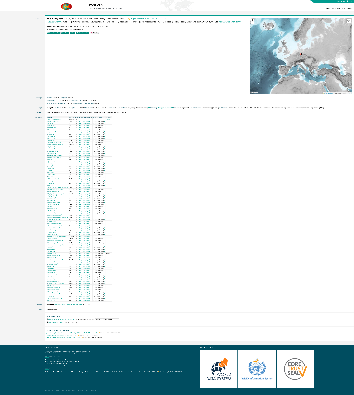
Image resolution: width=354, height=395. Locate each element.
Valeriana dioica (52, 264)
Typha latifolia (52, 221)
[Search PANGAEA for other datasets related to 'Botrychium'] (55, 257)
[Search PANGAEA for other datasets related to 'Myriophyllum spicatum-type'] (64, 193)
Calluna (50, 134)
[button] (300, 54)
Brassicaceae (51, 209)
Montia (50, 247)
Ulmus (50, 166)
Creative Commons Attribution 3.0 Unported (68, 304)
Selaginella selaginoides (54, 223)
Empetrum (51, 149)
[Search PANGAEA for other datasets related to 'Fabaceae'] (54, 272)
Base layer (330, 93)
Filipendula (51, 138)
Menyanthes (51, 198)
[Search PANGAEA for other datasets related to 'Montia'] (52, 247)
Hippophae (51, 153)
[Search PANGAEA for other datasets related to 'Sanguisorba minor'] (59, 255)
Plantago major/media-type (55, 189)
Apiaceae (50, 136)
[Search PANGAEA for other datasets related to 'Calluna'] (53, 134)
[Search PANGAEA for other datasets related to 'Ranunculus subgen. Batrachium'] (65, 236)
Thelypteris (51, 230)
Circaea (50, 296)
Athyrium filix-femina (53, 228)
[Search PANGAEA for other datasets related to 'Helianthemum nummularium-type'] (67, 217)
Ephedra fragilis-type (53, 157)
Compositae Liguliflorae (54, 142)
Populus (50, 172)
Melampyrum (51, 234)
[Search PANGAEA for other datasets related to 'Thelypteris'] (55, 230)
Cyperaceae (51, 132)
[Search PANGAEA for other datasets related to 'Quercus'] (53, 176)
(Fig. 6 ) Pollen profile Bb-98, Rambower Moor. (73, 333)
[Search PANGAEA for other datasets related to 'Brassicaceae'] (56, 208)
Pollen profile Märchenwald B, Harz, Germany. (64, 337)
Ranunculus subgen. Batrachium (56, 236)
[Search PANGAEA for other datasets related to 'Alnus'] (52, 181)
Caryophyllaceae (52, 121)
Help (338, 8)
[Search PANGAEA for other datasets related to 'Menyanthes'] (55, 198)
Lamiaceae (51, 262)
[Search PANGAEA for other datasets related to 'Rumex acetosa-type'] (59, 202)
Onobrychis (51, 232)
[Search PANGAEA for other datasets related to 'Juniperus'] (54, 161)
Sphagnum (51, 125)
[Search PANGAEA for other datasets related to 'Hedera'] (53, 266)
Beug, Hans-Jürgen (55, 18)
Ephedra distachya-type (54, 155)
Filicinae (50, 206)
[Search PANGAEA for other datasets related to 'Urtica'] (52, 123)
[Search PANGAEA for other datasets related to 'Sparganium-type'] (58, 191)
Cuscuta (50, 285)
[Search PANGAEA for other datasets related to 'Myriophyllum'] (56, 195)
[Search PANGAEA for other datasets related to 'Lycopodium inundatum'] (61, 298)
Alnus (49, 181)
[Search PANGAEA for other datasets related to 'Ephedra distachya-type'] (61, 155)
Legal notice (49, 390)
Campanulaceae (52, 238)
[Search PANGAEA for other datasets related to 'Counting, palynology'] (104, 121)
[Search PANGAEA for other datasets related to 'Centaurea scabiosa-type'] (62, 259)
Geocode (108, 119)
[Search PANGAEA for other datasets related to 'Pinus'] (52, 163)
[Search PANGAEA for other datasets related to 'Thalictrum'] (54, 210)
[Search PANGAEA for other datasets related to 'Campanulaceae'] (57, 238)
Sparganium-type (52, 191)
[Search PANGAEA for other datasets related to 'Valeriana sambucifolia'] (61, 225)
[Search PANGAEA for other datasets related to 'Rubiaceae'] (54, 140)
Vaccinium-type (52, 151)
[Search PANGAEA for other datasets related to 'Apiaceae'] (54, 136)
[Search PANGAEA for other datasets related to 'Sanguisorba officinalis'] (61, 219)
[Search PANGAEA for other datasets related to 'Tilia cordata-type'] (58, 178)
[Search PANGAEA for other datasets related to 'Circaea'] (53, 296)
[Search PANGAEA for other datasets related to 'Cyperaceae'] (55, 131)
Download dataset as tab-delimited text (61, 319)
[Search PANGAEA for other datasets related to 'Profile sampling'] (220, 107)
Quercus (50, 177)
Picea (49, 185)
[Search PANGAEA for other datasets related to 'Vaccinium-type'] (57, 151)
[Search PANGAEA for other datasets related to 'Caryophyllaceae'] (58, 121)
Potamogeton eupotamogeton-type (57, 187)
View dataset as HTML (55, 322)
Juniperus (50, 162)
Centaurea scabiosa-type (54, 260)
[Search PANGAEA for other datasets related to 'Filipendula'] (54, 138)
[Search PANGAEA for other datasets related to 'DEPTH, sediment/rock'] (60, 119)
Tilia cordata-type (53, 179)
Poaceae (50, 130)
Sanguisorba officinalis (54, 219)
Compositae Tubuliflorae (54, 144)
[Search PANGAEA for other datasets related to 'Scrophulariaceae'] (58, 281)
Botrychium (51, 258)
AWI (350, 93)
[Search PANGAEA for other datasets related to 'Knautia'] (53, 276)
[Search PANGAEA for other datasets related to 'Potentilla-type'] (56, 127)
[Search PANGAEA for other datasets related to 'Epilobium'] (54, 249)
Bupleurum (51, 300)
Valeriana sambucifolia (54, 226)
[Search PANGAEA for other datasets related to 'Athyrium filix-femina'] (59, 227)
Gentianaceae (52, 275)
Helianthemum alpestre (54, 215)
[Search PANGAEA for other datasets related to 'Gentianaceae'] (56, 274)
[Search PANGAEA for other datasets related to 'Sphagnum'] (54, 125)
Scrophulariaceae (53, 281)
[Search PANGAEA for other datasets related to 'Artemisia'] (54, 200)
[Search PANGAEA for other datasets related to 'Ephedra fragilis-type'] (60, 157)
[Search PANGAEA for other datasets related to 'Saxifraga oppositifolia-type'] (63, 283)
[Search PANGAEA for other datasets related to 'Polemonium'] (55, 270)
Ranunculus (51, 253)
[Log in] (351, 1)
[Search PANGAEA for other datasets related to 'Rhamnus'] (54, 268)
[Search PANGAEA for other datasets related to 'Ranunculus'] (55, 253)
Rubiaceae (51, 140)
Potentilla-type (52, 127)
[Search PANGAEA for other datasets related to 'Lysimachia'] (54, 212)
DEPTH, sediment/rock (54, 119)
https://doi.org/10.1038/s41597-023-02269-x (171, 372)
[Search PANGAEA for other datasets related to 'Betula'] (52, 159)
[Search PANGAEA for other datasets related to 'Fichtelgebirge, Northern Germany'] (149, 107)
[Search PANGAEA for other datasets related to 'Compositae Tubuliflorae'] (62, 144)
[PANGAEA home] (66, 5)
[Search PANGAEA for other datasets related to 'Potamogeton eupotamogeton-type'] (67, 187)
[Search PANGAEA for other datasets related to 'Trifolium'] (53, 279)
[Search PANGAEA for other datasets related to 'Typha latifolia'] (56, 221)
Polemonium (51, 270)
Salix (49, 170)
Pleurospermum (52, 292)
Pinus (49, 164)
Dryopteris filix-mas (53, 294)
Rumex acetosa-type (53, 202)
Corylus (50, 183)
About (343, 8)
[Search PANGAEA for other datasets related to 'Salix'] (51, 170)
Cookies (80, 390)
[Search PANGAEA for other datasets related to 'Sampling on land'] (189, 107)
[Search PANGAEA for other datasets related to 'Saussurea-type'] (57, 242)
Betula (50, 159)
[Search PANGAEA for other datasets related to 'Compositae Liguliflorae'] (61, 142)
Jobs (87, 390)
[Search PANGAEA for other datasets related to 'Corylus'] (53, 183)
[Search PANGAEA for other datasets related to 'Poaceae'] (53, 129)
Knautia (50, 277)
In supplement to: (55, 22)
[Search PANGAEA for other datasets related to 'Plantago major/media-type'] (63, 189)
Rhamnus (50, 268)
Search (328, 8)
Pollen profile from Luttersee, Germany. (62, 335)
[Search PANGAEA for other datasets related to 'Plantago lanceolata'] (59, 289)
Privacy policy (70, 390)
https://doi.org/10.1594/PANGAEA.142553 (148, 18)
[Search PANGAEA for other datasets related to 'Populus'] (53, 172)
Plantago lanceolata (53, 290)
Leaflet (325, 93)
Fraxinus (50, 168)
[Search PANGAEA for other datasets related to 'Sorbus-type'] (55, 174)
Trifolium (50, 279)
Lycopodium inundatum (54, 298)
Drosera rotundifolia (53, 287)
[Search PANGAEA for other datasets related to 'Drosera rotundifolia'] (60, 287)
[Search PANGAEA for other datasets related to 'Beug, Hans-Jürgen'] (89, 121)
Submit (334, 8)
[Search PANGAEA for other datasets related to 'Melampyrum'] (56, 234)
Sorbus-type (51, 174)
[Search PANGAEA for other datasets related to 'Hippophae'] (55, 153)
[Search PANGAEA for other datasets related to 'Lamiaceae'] (54, 262)
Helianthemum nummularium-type (57, 217)
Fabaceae (50, 272)
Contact (349, 8)
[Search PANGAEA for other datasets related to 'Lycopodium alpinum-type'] (63, 244)
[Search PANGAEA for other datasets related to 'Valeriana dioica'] (57, 264)
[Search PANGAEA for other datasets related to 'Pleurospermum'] (57, 291)
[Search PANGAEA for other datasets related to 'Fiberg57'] (53, 107)
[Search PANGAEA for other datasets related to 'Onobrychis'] (55, 232)
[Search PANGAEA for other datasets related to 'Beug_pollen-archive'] (172, 107)
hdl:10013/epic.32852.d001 (230, 22)
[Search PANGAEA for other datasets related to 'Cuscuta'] (53, 285)
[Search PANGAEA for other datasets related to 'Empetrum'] (54, 149)
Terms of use (60, 390)
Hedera (50, 266)
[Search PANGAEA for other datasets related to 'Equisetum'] (54, 146)
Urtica (50, 123)
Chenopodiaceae (52, 204)
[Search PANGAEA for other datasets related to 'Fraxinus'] (53, 168)
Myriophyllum (51, 196)
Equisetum (51, 147)
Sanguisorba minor (53, 255)
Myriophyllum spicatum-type (55, 194)
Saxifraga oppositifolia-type (55, 283)
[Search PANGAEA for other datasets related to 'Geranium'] (54, 251)
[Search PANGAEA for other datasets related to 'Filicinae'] (53, 206)
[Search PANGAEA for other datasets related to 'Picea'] (52, 185)
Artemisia (50, 200)
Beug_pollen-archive (164, 108)
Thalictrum (51, 211)
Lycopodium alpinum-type (55, 245)
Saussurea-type (52, 243)
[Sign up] (347, 1)
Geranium (51, 251)
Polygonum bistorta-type (54, 240)
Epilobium (51, 249)
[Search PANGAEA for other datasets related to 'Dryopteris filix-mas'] (59, 293)
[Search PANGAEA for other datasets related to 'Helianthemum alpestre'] (61, 215)
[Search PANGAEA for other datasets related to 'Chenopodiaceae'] (58, 204)
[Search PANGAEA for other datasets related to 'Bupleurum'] (55, 300)
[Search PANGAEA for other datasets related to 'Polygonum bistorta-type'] (62, 240)
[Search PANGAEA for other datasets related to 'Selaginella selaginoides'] (61, 223)
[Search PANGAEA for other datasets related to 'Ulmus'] (52, 166)
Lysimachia (51, 213)
